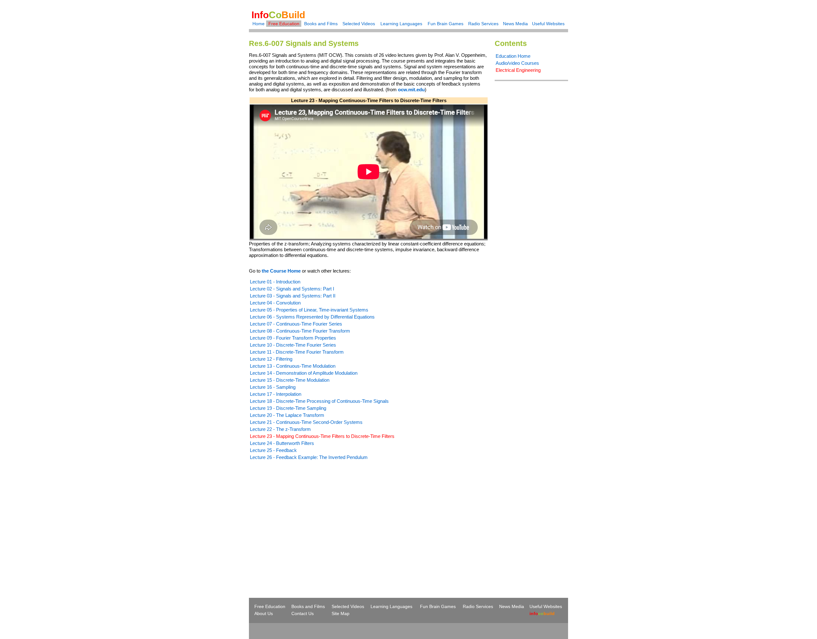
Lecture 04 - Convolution (275, 302)
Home (258, 23)
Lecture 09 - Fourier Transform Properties (293, 338)
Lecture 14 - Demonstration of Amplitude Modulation (303, 373)
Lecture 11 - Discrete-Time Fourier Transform (297, 352)
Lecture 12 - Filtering (271, 359)
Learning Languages (401, 23)
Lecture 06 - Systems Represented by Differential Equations (312, 317)
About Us (263, 613)
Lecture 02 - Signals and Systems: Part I (292, 288)
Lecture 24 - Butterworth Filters (282, 443)
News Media (515, 23)
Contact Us (302, 613)
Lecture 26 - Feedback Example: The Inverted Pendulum (309, 457)
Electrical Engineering (518, 70)
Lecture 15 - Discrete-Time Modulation (289, 380)
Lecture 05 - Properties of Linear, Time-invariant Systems (309, 309)
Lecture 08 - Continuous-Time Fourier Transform (300, 331)
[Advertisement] (302, 517)
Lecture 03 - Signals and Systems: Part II (292, 295)
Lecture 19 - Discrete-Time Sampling (288, 408)
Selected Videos (358, 23)
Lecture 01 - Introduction (275, 281)
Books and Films (321, 23)
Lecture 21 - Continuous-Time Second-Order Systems (306, 422)
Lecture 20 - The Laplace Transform (287, 415)
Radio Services (483, 23)
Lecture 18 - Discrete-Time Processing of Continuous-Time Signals (319, 401)
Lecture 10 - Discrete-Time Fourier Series (293, 345)
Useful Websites (548, 23)
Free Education (283, 23)
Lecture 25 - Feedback (273, 450)
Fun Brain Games (445, 23)
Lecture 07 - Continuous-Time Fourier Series (296, 324)
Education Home (513, 56)
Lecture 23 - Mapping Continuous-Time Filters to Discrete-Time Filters (322, 436)
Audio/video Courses (517, 63)
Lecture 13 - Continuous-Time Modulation (292, 366)
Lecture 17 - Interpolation (275, 394)
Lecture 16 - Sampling (273, 387)
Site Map (340, 613)
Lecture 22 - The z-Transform (280, 429)
